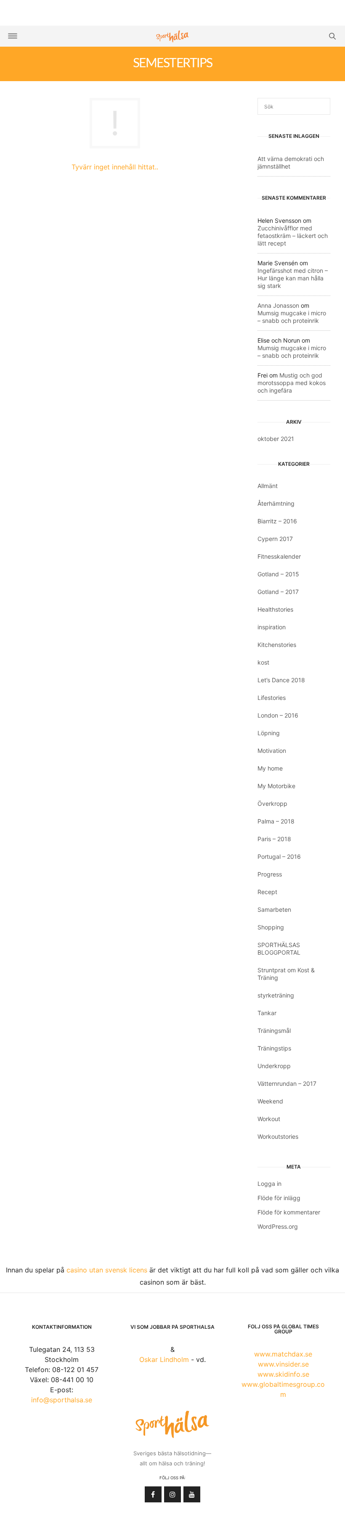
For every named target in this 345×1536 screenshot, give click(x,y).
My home (270, 768)
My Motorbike (276, 785)
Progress (269, 874)
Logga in (269, 1183)
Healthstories (275, 609)
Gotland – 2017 (278, 591)
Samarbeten (274, 909)
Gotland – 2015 (278, 574)
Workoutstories (277, 1136)
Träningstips (274, 1048)
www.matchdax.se (283, 1354)
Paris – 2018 (274, 838)
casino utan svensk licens (106, 1270)
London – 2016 (277, 715)
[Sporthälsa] (172, 36)
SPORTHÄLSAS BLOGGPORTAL (278, 948)
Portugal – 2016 (279, 856)
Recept (267, 891)
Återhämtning (276, 503)
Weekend (270, 1101)
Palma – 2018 (276, 821)
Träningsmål (274, 1030)
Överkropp (272, 803)
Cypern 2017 (275, 538)
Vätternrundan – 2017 (286, 1083)
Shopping (270, 927)
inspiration (271, 627)
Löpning (268, 732)
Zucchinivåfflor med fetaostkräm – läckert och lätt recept (292, 235)
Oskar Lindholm (164, 1359)
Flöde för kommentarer (288, 1212)
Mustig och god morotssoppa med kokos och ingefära (291, 383)
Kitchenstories (276, 644)
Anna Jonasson (278, 305)
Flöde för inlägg (278, 1197)
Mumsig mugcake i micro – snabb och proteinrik (291, 316)
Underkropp (274, 1065)
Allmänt (267, 485)
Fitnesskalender (279, 556)
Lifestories (271, 697)
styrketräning (275, 995)
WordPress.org (277, 1226)
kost (263, 662)
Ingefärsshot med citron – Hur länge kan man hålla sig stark (292, 278)
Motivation (271, 750)
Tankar (266, 1012)
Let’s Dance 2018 (281, 680)
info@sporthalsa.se (61, 1400)
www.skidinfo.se (283, 1374)
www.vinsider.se (283, 1364)
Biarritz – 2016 (277, 521)
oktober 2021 (275, 438)
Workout (268, 1118)
